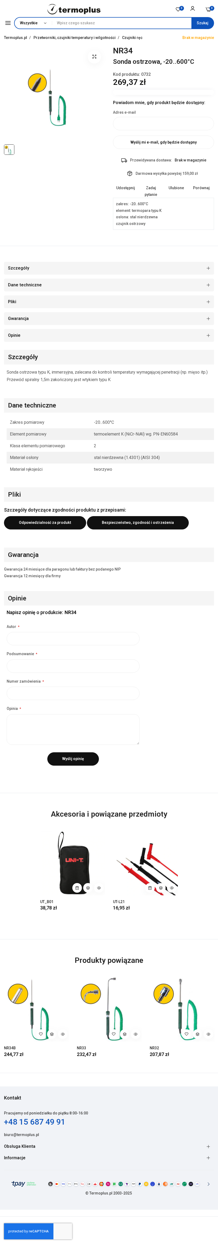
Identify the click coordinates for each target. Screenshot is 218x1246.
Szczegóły (18, 268)
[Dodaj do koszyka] (77, 888)
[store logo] (74, 9)
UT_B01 (46, 902)
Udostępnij (125, 188)
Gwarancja (18, 318)
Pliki (12, 301)
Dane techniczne (25, 284)
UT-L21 (119, 902)
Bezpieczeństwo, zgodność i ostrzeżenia (138, 522)
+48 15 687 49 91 (34, 1121)
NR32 (154, 1048)
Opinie (14, 335)
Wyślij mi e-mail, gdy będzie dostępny (164, 142)
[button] (88, 888)
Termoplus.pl (16, 37)
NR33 (81, 1048)
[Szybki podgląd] (99, 888)
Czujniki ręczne (136, 37)
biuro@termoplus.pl (21, 1135)
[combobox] (132, 23)
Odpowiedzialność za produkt (45, 522)
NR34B (10, 1048)
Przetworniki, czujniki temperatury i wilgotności (74, 37)
